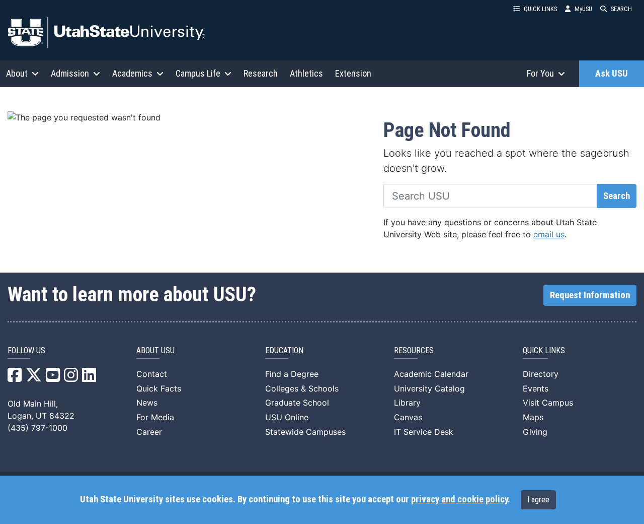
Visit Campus (548, 403)
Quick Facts (158, 388)
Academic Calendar (431, 374)
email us (549, 234)
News (146, 403)
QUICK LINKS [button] (540, 9)
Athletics (306, 73)
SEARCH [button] (621, 9)
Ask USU (611, 73)
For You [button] (540, 73)
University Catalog (429, 388)
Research (261, 73)
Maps (533, 417)
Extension (353, 73)
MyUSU (583, 9)
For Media (155, 417)
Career (149, 432)
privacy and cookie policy (459, 499)
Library (407, 403)
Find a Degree (291, 374)
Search (616, 196)
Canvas (408, 417)
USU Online (286, 417)
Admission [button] (70, 73)
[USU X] (34, 378)
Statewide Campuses (305, 432)
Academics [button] (132, 73)
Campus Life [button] (198, 73)
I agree (538, 499)
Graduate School (297, 403)
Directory (540, 374)
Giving (535, 432)
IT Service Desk (423, 432)
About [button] (17, 73)
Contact (151, 374)
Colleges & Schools (302, 388)
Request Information (590, 295)
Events (535, 388)
